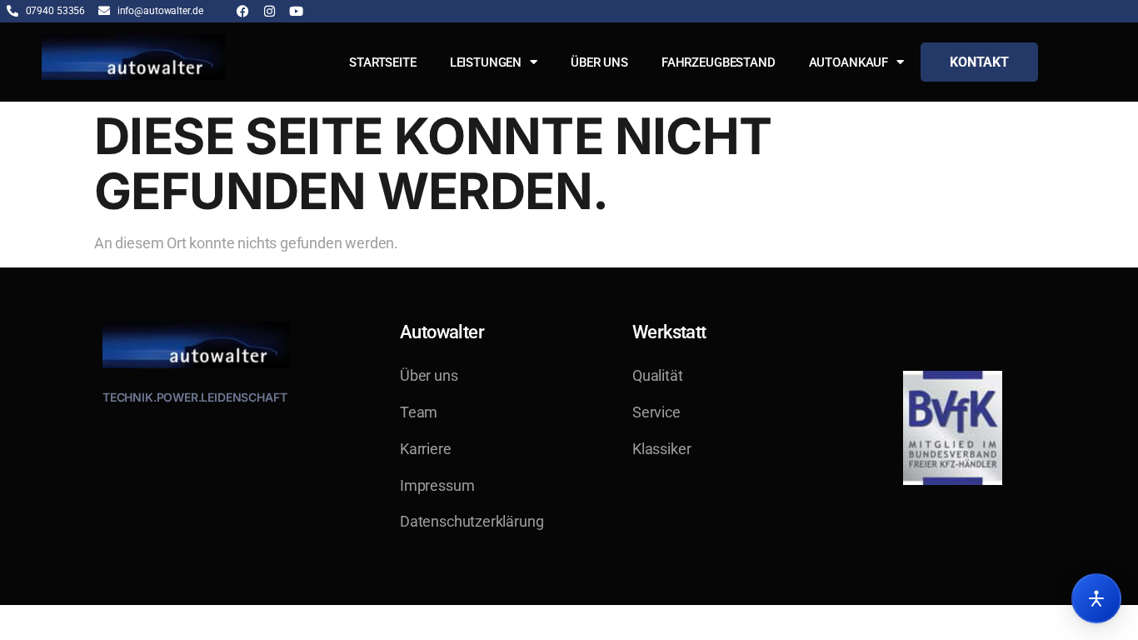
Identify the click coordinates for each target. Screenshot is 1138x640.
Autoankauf (849, 62)
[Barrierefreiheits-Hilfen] (1096, 598)
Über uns (599, 62)
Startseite (383, 62)
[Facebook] (243, 11)
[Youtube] (296, 11)
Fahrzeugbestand (718, 62)
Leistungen (486, 62)
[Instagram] (269, 11)
